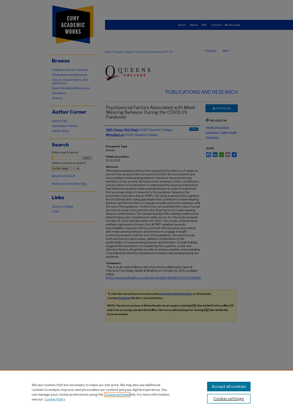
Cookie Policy (55, 399)
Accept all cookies (228, 386)
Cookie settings (117, 394)
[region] (146, 392)
